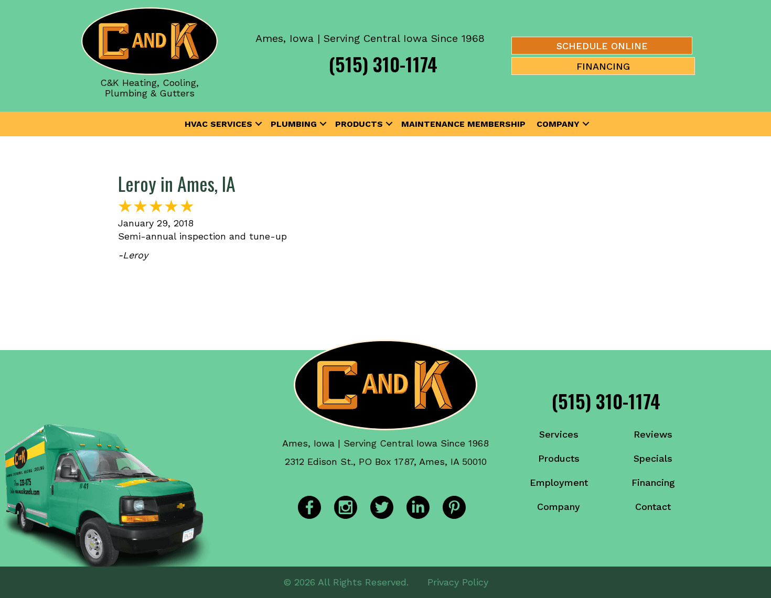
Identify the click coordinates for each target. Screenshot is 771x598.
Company (558, 124)
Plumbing (294, 124)
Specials (653, 458)
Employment (559, 482)
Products (359, 124)
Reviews (653, 434)
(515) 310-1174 (383, 64)
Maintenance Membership (463, 124)
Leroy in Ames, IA (176, 183)
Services (559, 434)
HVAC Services (218, 124)
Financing (653, 482)
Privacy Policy (457, 582)
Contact (653, 506)
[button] (258, 124)
